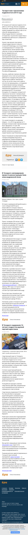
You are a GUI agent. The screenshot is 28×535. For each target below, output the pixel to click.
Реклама (11, 488)
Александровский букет (10, 285)
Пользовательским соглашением (14, 528)
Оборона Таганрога (19, 305)
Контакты (17, 488)
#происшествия (6, 470)
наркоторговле (15, 457)
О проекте (4, 488)
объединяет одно (7, 445)
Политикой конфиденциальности (17, 529)
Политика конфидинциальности (8, 490)
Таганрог (7, 3)
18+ (23, 4)
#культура (5, 315)
